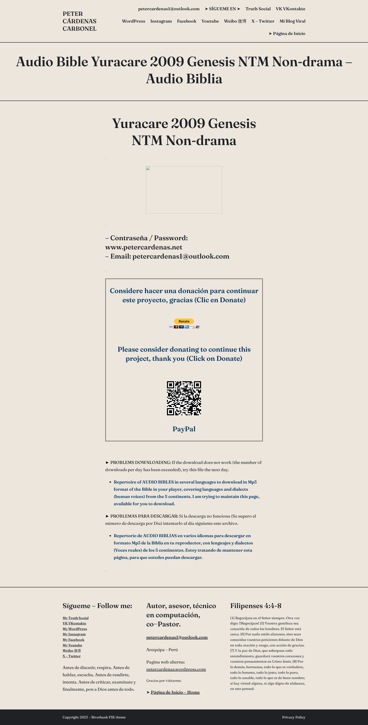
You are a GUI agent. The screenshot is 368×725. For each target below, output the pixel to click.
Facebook (186, 21)
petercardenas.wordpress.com (176, 669)
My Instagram (74, 634)
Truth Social (258, 8)
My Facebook (73, 639)
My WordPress (75, 629)
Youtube (210, 21)
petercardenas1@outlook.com (177, 637)
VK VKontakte (290, 8)
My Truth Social (76, 618)
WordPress (133, 21)
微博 (235, 21)
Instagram (161, 21)
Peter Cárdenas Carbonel (80, 21)
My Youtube (72, 645)
